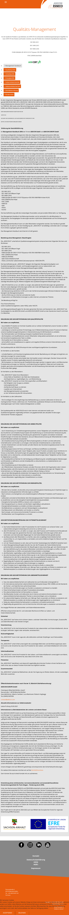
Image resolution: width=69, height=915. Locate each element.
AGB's (36, 8)
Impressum (36, 12)
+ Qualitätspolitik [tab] (9, 70)
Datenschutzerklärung (36, 860)
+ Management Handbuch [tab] (12, 66)
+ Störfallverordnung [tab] (11, 90)
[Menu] (6, 2)
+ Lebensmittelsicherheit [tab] (12, 86)
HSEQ (36, 862)
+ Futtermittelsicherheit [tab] (11, 82)
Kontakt (36, 856)
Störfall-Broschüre (37, 770)
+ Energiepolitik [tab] (9, 78)
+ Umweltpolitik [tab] (9, 74)
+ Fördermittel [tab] (9, 94)
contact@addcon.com (8, 700)
